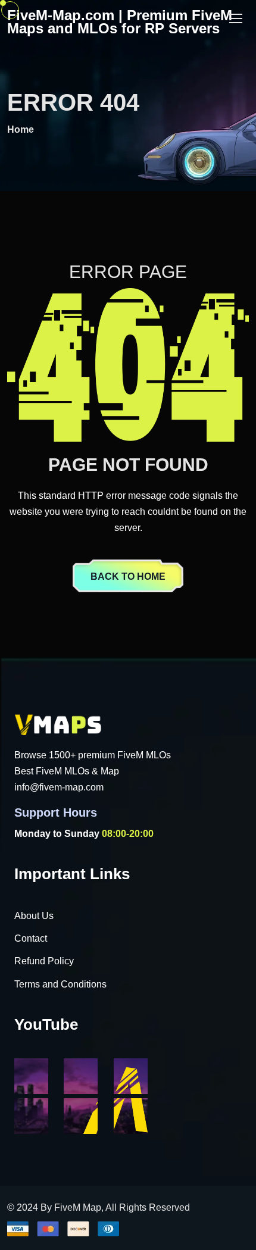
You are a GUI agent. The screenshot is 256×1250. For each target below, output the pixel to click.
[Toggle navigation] (237, 19)
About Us (34, 916)
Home (20, 129)
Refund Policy (44, 961)
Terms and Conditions (60, 984)
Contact (30, 938)
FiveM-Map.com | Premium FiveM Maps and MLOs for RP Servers (119, 21)
